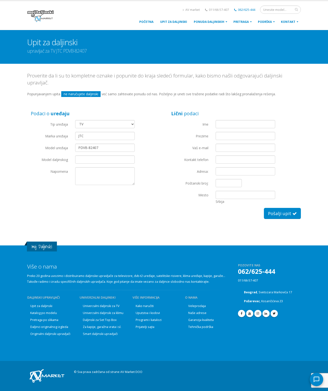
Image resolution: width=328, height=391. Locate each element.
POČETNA (146, 22)
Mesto (203, 195)
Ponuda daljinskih (209, 22)
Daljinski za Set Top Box (100, 320)
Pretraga (241, 22)
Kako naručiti (145, 306)
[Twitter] (274, 313)
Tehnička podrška (200, 327)
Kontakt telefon (196, 159)
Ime (205, 124)
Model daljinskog (55, 159)
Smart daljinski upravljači (100, 334)
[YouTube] (249, 313)
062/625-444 (246, 10)
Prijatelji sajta (145, 327)
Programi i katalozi (149, 320)
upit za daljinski (173, 22)
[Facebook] (241, 313)
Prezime (202, 136)
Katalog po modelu (43, 313)
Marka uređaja (56, 136)
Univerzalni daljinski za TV (101, 306)
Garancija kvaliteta (201, 320)
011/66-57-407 (248, 280)
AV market (192, 10)
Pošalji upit (280, 213)
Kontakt (288, 22)
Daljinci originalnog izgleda (49, 327)
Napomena (59, 171)
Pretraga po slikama (44, 320)
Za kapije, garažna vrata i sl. (102, 327)
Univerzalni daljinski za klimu (103, 313)
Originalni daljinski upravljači (50, 334)
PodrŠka (265, 22)
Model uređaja (56, 148)
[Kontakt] (316, 379)
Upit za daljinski (41, 306)
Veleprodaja (197, 306)
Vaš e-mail (200, 148)
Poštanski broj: (196, 183)
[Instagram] (257, 313)
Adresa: (202, 171)
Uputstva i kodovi (148, 313)
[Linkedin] (266, 313)
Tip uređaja (59, 124)
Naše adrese (197, 313)
